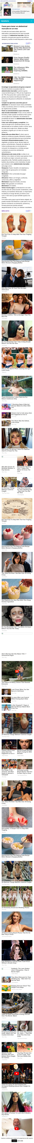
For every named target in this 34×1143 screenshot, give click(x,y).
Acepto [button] (14, 1140)
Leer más (20, 1140)
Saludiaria (5, 21)
